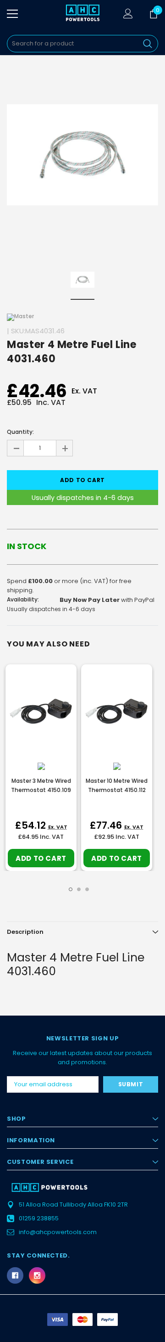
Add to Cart (41, 858)
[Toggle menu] (12, 13)
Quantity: (20, 432)
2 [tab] (79, 889)
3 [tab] (87, 889)
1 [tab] (70, 889)
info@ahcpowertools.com (58, 1232)
